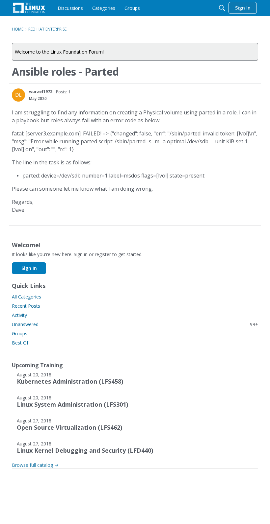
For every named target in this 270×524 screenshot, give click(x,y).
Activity (19, 315)
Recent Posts (26, 306)
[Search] (222, 8)
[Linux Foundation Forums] (29, 8)
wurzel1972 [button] (40, 91)
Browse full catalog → (35, 465)
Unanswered (135, 324)
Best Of (20, 343)
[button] (18, 95)
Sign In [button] (29, 268)
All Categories (26, 297)
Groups (19, 333)
